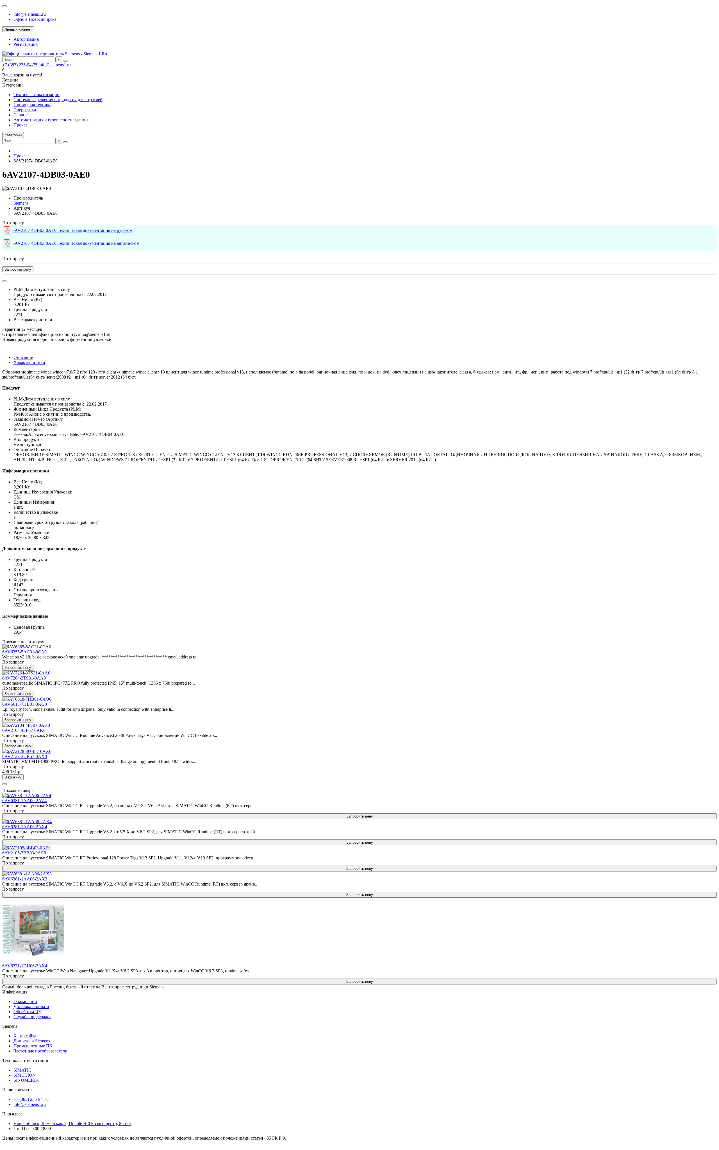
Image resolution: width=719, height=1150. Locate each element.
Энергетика (24, 109)
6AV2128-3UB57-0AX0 (24, 756)
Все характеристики (32, 319)
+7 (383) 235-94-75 (20, 64)
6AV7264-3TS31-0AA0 (24, 678)
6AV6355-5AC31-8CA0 (24, 651)
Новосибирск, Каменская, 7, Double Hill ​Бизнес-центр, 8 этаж (72, 1123)
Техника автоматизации (36, 94)
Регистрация (25, 44)
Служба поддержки (32, 1016)
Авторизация (26, 39)
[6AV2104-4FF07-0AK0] (26, 725)
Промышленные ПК (33, 1045)
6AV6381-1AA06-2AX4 (24, 826)
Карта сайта (24, 1035)
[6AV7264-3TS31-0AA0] (26, 673)
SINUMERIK (26, 1080)
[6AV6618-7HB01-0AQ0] (26, 699)
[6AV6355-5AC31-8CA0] (26, 646)
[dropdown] (4, 6)
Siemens (20, 203)
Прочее (20, 125)
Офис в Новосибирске (34, 19)
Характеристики (29, 362)
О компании (25, 1001)
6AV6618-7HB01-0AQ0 (24, 704)
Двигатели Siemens (31, 1040)
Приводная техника (32, 104)
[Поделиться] (4, 281)
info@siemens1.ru (29, 14)
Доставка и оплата (31, 1006)
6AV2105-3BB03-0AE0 (24, 852)
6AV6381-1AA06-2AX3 (24, 879)
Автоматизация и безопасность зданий (50, 119)
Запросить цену (17, 269)
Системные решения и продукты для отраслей (58, 99)
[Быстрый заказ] (4, 784)
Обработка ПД (27, 1011)
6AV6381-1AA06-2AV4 (24, 800)
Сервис (20, 114)
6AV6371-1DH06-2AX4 (24, 965)
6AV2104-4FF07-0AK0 (23, 730)
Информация (14, 992)
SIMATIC (22, 1070)
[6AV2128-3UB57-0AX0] (26, 751)
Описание (23, 357)
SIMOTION (24, 1075)
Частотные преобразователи (40, 1051)
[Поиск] (65, 61)
